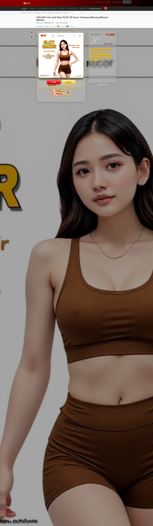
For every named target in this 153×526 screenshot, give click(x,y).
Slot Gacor (51, 12)
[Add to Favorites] (31, 32)
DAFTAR (68, 82)
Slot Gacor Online (58, 12)
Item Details (40, 26)
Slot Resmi (66, 12)
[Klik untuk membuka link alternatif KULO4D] (61, 55)
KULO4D (24, 12)
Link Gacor (29, 12)
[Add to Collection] (31, 36)
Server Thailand (36, 12)
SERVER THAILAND (102, 43)
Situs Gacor (44, 12)
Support (72, 26)
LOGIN (54, 82)
